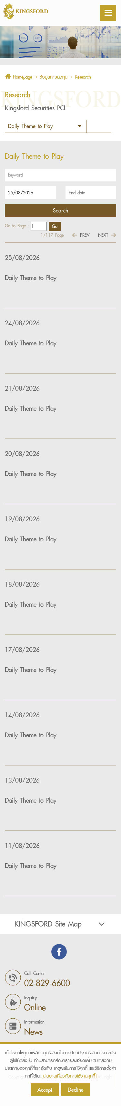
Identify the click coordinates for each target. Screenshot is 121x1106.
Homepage (21, 77)
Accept (44, 1089)
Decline (76, 1089)
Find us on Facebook (59, 952)
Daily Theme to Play (30, 277)
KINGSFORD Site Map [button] (48, 924)
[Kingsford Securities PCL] (42, 11)
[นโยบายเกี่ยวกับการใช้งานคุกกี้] (69, 1076)
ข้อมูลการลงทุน (53, 77)
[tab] (60, 924)
